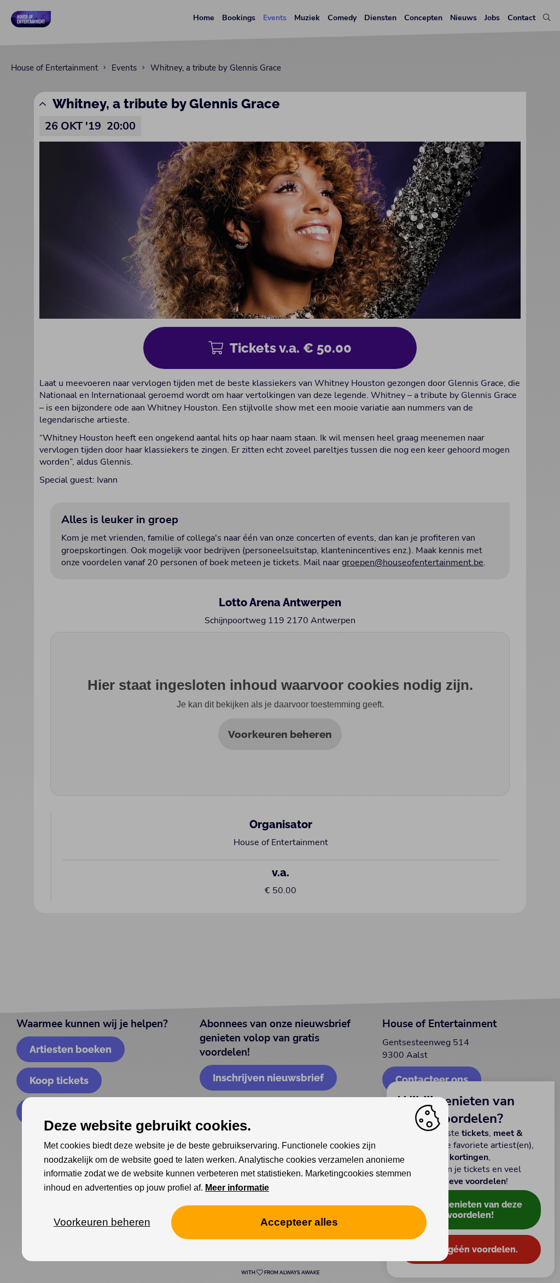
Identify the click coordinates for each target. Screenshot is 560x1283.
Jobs (492, 18)
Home (203, 18)
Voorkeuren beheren (280, 734)
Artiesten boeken (71, 1049)
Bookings (238, 18)
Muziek (307, 18)
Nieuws (463, 18)
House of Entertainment (54, 67)
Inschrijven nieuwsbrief (268, 1077)
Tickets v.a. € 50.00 (291, 348)
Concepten (423, 18)
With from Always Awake (280, 1272)
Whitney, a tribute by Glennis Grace (215, 67)
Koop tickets (59, 1080)
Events (275, 18)
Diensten (380, 18)
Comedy (342, 18)
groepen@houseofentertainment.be (412, 562)
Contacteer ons (431, 1079)
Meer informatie (237, 1187)
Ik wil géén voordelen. (470, 1249)
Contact (521, 18)
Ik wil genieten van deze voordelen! (470, 1209)
